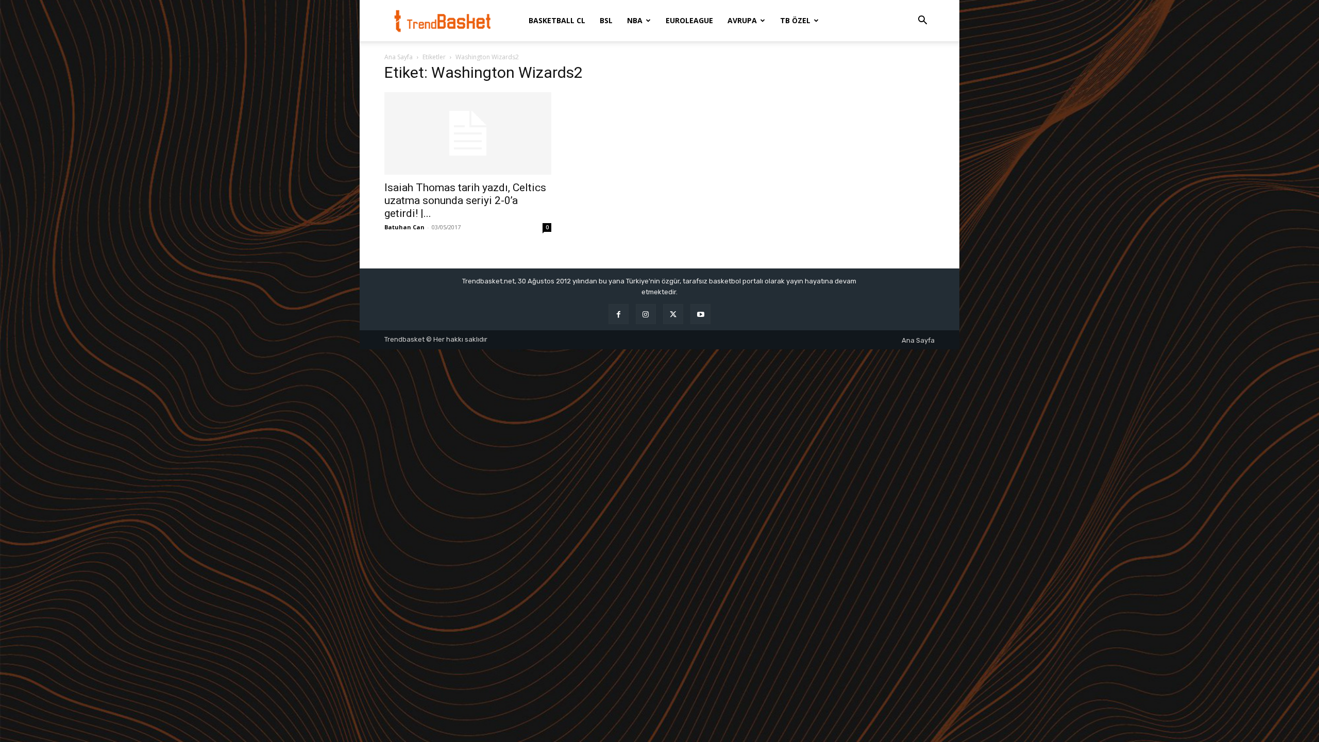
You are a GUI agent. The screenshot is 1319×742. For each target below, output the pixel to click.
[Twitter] (673, 314)
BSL (606, 20)
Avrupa (742, 20)
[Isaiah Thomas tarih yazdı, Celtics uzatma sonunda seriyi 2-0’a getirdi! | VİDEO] (467, 133)
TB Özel (795, 20)
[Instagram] (646, 314)
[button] (922, 21)
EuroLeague (689, 20)
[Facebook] (618, 314)
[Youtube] (700, 314)
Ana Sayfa (398, 57)
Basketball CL (557, 20)
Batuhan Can (404, 227)
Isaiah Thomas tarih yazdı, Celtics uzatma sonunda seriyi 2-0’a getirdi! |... (465, 200)
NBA (634, 20)
